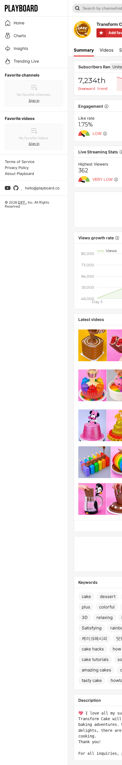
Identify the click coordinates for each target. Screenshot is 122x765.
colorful (107, 607)
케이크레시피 (94, 638)
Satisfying (92, 628)
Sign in (34, 100)
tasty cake (92, 680)
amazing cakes (96, 670)
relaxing (104, 617)
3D (85, 617)
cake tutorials (95, 659)
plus (86, 607)
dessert (107, 596)
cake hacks (93, 649)
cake (86, 596)
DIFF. (22, 202)
